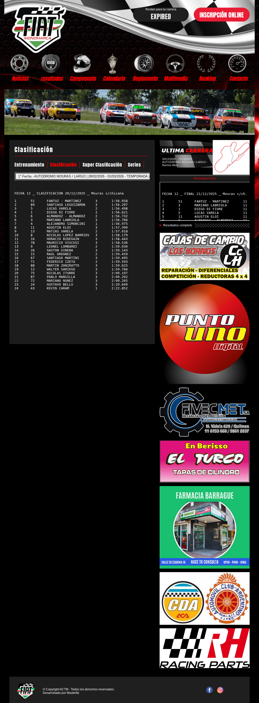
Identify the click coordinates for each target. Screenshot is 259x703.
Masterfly (73, 693)
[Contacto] (238, 63)
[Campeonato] (82, 63)
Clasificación (63, 164)
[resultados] (51, 63)
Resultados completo (177, 225)
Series (134, 164)
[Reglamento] (145, 63)
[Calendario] (113, 63)
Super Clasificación (102, 164)
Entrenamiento (29, 164)
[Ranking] (207, 63)
